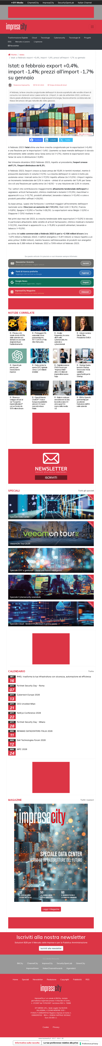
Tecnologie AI (74, 38)
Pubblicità (77, 979)
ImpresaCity (48, 2)
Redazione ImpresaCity (21, 85)
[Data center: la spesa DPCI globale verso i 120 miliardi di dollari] (40, 355)
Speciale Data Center (19, 516)
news (21, 54)
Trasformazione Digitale (18, 38)
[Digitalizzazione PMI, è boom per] (62, 355)
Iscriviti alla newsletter (51, 948)
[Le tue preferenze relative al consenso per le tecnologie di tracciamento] (89, 1043)
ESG (9, 42)
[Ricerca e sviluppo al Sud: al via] (17, 388)
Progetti (87, 38)
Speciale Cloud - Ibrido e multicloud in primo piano (33, 623)
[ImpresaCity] (16, 26)
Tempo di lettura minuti (58, 85)
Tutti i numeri (87, 800)
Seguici (86, 282)
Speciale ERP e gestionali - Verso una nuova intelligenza (36, 570)
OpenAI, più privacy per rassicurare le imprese (15, 368)
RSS (87, 979)
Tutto (91, 671)
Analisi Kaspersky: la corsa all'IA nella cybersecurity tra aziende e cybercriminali (61, 338)
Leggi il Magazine (51, 909)
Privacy (56, 1027)
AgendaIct (71, 968)
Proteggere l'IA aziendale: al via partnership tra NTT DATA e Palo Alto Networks (39, 337)
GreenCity (80, 963)
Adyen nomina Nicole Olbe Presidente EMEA (84, 335)
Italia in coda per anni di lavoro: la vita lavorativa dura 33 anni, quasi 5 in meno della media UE (61, 403)
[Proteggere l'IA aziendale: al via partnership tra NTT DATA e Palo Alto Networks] (40, 323)
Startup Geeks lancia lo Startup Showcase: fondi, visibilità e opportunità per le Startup (84, 371)
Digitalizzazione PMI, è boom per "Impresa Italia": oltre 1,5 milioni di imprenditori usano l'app (61, 371)
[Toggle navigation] (92, 26)
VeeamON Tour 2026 (20, 543)
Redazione (51, 979)
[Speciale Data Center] (51, 506)
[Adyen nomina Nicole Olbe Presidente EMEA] (84, 323)
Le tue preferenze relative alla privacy (62, 1043)
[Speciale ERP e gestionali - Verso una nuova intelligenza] (51, 560)
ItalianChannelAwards (52, 968)
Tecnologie (45, 38)
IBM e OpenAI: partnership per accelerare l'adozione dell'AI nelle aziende (84, 402)
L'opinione (38, 42)
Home (13, 54)
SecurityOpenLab (66, 2)
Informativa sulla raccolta (27, 1043)
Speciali (25, 979)
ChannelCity (33, 2)
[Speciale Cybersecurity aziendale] (51, 587)
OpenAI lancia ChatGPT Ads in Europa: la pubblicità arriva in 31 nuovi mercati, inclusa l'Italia (39, 403)
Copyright (64, 979)
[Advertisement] (53, 922)
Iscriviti (86, 263)
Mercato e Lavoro (22, 42)
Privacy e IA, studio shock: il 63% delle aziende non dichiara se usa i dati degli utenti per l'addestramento (17, 338)
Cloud (34, 38)
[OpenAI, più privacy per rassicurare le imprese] (17, 355)
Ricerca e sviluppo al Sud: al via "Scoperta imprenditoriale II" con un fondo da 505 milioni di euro (16, 403)
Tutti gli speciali (86, 490)
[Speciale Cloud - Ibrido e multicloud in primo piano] (51, 613)
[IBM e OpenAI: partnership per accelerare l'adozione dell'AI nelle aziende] (84, 388)
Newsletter (14, 46)
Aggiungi (85, 273)
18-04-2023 (39, 85)
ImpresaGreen (32, 968)
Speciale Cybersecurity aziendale (25, 597)
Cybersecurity (59, 38)
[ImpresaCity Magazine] (51, 852)
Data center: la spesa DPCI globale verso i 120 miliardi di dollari (39, 368)
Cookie (46, 1027)
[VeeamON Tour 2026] (51, 533)
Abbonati (85, 292)
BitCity (20, 963)
